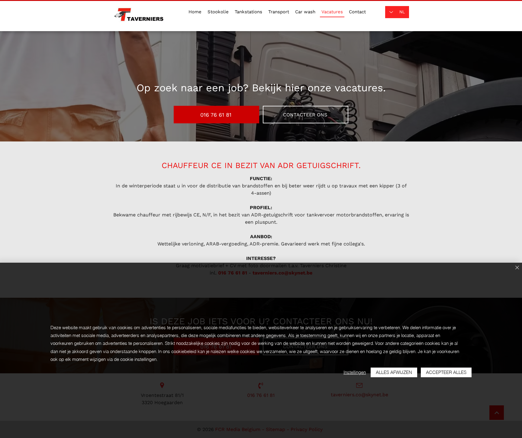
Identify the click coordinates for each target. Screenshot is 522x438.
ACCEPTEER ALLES (446, 372)
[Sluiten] (517, 268)
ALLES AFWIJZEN (394, 372)
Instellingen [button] (354, 372)
